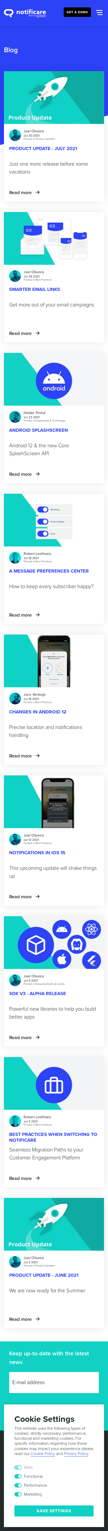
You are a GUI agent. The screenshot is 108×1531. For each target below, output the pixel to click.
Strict (28, 1467)
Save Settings (54, 1511)
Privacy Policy (76, 1453)
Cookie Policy (43, 1453)
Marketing (33, 1494)
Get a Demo (77, 12)
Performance (35, 1485)
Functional (33, 1476)
